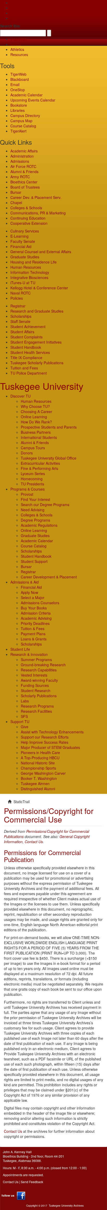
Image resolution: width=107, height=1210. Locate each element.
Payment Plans (33, 633)
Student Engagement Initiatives (36, 342)
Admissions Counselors (40, 602)
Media (15, 44)
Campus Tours (33, 447)
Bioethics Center (23, 181)
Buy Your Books (34, 607)
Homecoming (32, 478)
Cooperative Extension (29, 223)
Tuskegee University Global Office (48, 458)
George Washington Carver (43, 773)
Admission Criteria (36, 613)
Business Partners (36, 432)
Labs (25, 700)
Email (14, 84)
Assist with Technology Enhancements (52, 731)
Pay (13, 18)
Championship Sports (38, 768)
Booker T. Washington (39, 778)
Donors (27, 452)
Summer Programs (36, 659)
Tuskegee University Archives (66, 1205)
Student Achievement (27, 326)
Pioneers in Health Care (40, 752)
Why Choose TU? (35, 406)
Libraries (17, 110)
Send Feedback (32, 1182)
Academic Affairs (24, 150)
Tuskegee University (41, 385)
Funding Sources (35, 685)
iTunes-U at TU (22, 282)
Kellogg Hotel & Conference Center (39, 287)
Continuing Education (27, 218)
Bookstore (18, 105)
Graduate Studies (24, 256)
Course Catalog (23, 125)
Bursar (15, 192)
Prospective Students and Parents (49, 427)
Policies (16, 298)
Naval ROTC (20, 293)
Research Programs (37, 706)
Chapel (16, 202)
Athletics (17, 49)
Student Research (35, 690)
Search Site (10, 25)
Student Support (34, 561)
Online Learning (34, 416)
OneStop (17, 89)
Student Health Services (30, 352)
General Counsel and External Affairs (40, 251)
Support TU (19, 721)
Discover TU (20, 396)
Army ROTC (20, 176)
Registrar (17, 305)
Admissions (19, 161)
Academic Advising (36, 618)
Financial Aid (20, 246)
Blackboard (19, 79)
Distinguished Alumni (38, 788)
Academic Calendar (26, 94)
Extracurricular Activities (40, 463)
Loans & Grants (33, 638)
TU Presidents (32, 483)
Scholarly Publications (39, 695)
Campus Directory (25, 115)
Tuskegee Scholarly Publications (36, 362)
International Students (39, 437)
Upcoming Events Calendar (32, 100)
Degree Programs (35, 520)
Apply (14, 2)
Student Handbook (25, 347)
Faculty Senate (22, 241)
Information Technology (29, 272)
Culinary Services (24, 231)
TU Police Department (28, 373)
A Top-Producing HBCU (40, 757)
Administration (22, 156)
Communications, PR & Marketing (38, 212)
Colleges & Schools (26, 207)
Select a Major (32, 597)
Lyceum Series (33, 473)
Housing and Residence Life (33, 262)
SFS (24, 716)
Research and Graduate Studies (36, 311)
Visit (13, 12)
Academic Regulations (39, 525)
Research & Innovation (29, 654)
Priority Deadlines (35, 623)
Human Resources (25, 267)
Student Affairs (22, 331)
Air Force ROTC (23, 166)
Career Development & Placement (49, 576)
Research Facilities (36, 711)
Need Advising (32, 509)
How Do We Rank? (36, 421)
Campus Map (21, 120)
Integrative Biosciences (29, 277)
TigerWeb (18, 39)
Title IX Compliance (26, 357)
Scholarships (20, 316)
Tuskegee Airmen (35, 783)
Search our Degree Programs (45, 504)
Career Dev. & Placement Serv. (35, 197)
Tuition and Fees (24, 367)
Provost (27, 494)
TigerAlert (18, 131)
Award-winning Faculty (39, 680)
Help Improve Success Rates (44, 742)
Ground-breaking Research (43, 664)
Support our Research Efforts (45, 737)
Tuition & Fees (32, 628)
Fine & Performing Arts (39, 468)
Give (14, 7)
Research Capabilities (39, 669)
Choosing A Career (36, 411)
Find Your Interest (35, 499)
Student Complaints (26, 336)
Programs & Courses (27, 489)
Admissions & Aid (24, 582)
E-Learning (19, 236)
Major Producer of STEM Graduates (50, 747)
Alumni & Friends (24, 171)
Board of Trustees (25, 187)
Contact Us (34, 841)
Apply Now (29, 592)
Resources (19, 54)
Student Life (20, 649)
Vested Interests (34, 675)
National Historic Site (38, 762)
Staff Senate (20, 321)
